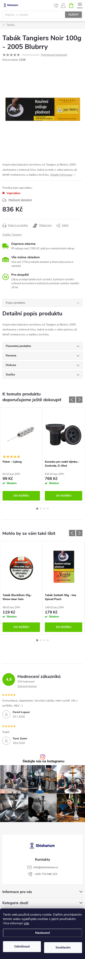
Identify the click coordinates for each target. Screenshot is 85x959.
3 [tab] (44, 509)
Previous (72, 399)
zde (26, 923)
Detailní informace (61, 175)
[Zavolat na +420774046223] (56, 5)
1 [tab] (37, 509)
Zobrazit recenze (27, 686)
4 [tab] (48, 509)
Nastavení (42, 933)
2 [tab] (41, 509)
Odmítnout (22, 946)
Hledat (73, 14)
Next (79, 399)
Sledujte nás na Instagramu (43, 761)
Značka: (12, 234)
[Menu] (80, 5)
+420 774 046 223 (45, 874)
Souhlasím (63, 947)
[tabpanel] (21, 455)
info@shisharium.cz (45, 867)
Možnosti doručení (20, 200)
